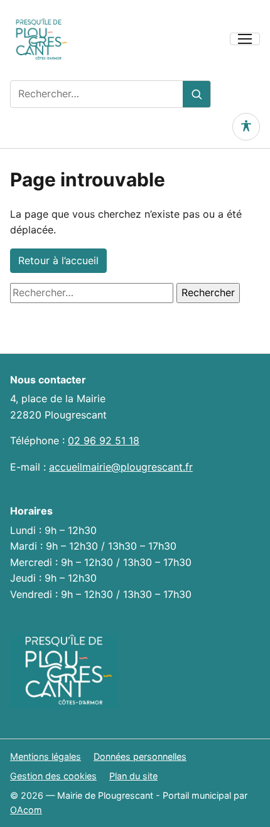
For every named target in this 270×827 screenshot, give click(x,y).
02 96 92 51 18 (103, 440)
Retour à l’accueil (58, 260)
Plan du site (133, 776)
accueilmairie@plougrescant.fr (121, 467)
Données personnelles (140, 756)
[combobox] (97, 94)
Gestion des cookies (53, 776)
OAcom (26, 809)
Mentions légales (45, 756)
